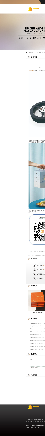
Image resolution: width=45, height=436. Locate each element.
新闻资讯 (39, 52)
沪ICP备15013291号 (34, 427)
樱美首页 (31, 52)
